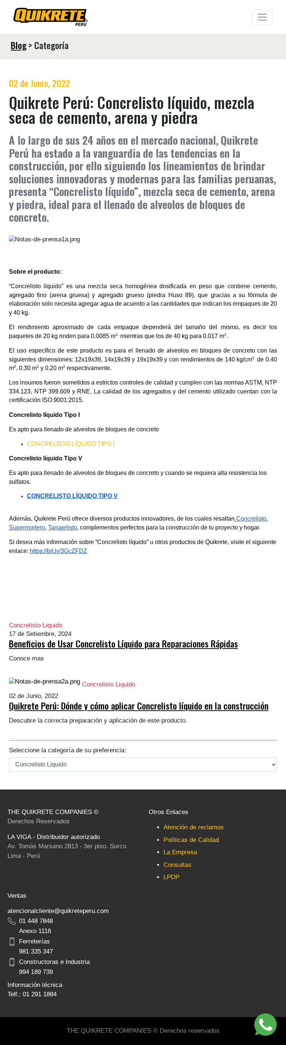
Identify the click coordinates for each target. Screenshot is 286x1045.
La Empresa (180, 852)
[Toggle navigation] (262, 17)
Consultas (177, 864)
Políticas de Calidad (191, 839)
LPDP (171, 877)
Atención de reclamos (193, 827)
